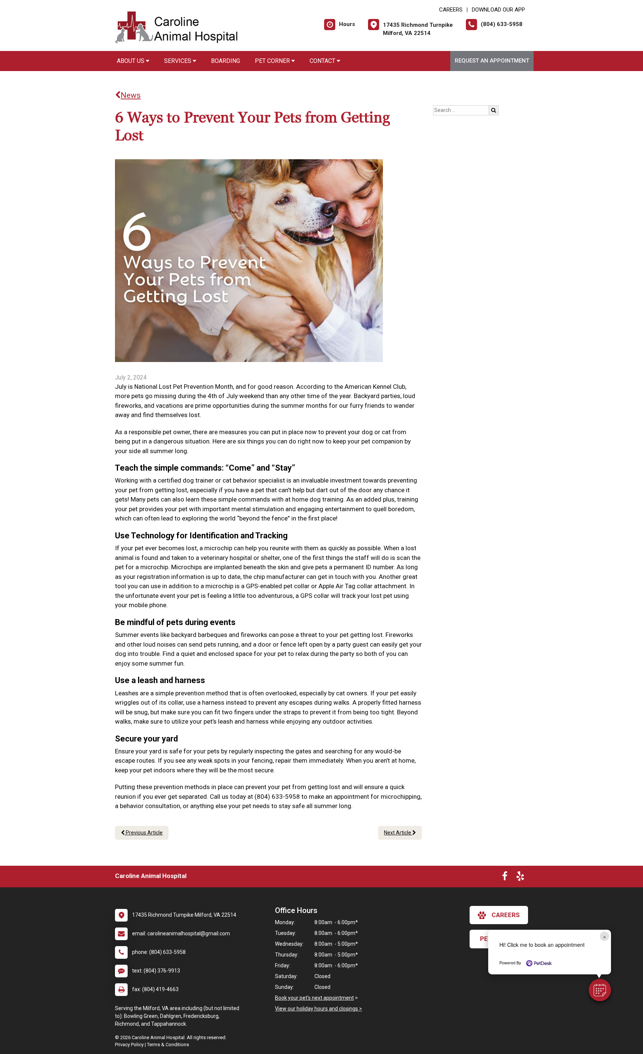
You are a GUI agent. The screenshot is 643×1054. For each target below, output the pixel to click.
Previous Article (144, 833)
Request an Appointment (492, 60)
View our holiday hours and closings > (318, 1009)
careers (506, 915)
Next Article (398, 833)
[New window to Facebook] (504, 878)
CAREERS (451, 9)
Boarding (225, 60)
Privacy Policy (129, 1044)
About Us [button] (131, 60)
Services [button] (178, 60)
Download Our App (498, 9)
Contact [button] (323, 60)
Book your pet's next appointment (314, 998)
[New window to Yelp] (520, 878)
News (131, 95)
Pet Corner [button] (273, 60)
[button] (600, 990)
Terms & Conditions (168, 1044)
